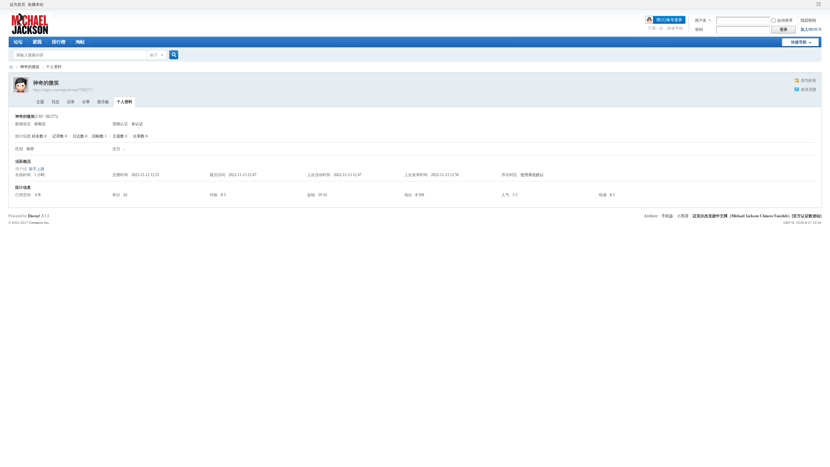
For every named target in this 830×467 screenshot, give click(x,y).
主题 (40, 102)
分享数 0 (140, 136)
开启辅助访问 (812, 4)
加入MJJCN (811, 29)
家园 (37, 42)
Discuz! (34, 216)
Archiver (651, 216)
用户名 (700, 20)
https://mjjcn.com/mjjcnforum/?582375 (62, 90)
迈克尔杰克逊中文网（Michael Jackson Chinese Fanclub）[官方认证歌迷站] (757, 216)
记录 (71, 102)
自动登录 (785, 20)
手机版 (667, 216)
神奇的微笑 (30, 67)
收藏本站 (35, 4)
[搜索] (173, 55)
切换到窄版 (818, 4)
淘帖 (80, 42)
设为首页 (17, 4)
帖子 (154, 55)
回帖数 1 (99, 136)
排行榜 (58, 42)
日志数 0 (80, 136)
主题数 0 (120, 136)
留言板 (103, 102)
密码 (699, 29)
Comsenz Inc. (39, 222)
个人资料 (124, 102)
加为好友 (808, 80)
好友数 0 (39, 136)
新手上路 (36, 169)
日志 (55, 102)
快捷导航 (799, 42)
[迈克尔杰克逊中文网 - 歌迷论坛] (29, 32)
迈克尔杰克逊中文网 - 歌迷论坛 (11, 67)
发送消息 (808, 89)
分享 (86, 102)
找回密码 (808, 20)
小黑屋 (683, 216)
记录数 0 (59, 136)
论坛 (18, 42)
